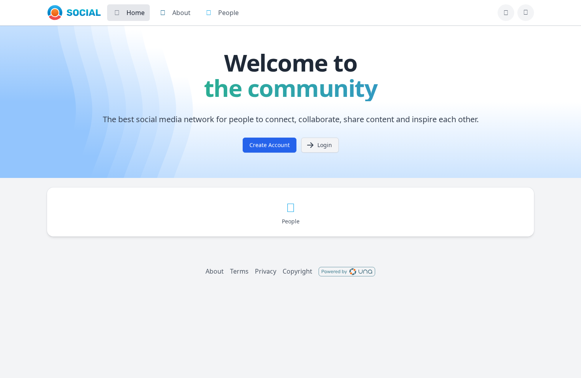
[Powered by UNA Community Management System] (347, 271)
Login (324, 145)
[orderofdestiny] (74, 13)
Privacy (265, 271)
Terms (239, 271)
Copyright (297, 271)
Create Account (269, 145)
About (215, 271)
